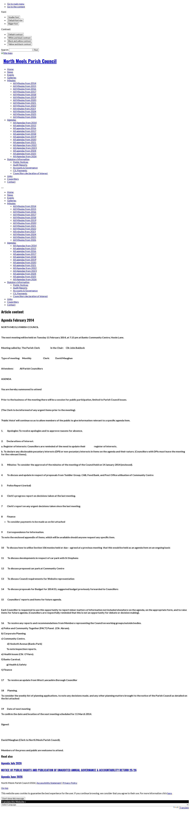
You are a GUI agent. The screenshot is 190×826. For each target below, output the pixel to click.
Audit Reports (20, 164)
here (169, 793)
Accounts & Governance (25, 167)
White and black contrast (19, 38)
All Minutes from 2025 (24, 114)
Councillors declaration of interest (30, 173)
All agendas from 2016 (24, 128)
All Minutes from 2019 (24, 97)
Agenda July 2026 (11, 763)
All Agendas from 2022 (25, 145)
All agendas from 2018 (24, 133)
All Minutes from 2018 (24, 94)
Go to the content (16, 6)
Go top (4, 788)
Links (9, 176)
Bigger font (13, 24)
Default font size (15, 20)
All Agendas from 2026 (25, 156)
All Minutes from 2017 (24, 91)
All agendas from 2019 (24, 136)
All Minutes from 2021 (24, 102)
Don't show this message (13, 798)
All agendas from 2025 (24, 153)
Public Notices (20, 162)
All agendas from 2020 (24, 139)
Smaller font (13, 17)
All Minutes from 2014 (24, 83)
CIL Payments (20, 170)
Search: (5, 49)
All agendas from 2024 (24, 150)
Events (10, 74)
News (10, 72)
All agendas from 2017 (24, 131)
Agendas (11, 119)
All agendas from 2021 (24, 142)
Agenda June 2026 (12, 777)
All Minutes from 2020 (24, 100)
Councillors (13, 178)
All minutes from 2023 (24, 108)
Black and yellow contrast (19, 41)
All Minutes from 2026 (24, 117)
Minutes (11, 80)
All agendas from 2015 (24, 125)
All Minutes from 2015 (24, 86)
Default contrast (15, 34)
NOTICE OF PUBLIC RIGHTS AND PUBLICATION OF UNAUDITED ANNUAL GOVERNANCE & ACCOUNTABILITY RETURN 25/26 (69, 770)
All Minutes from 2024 (24, 111)
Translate (184, 807)
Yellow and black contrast (19, 44)
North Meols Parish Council (30, 60)
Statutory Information (18, 159)
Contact (11, 181)
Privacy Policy (70, 782)
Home (10, 69)
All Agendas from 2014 (25, 122)
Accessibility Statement (49, 782)
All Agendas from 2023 (25, 148)
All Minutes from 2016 (24, 88)
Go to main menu (15, 3)
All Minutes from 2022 (24, 105)
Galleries (11, 77)
